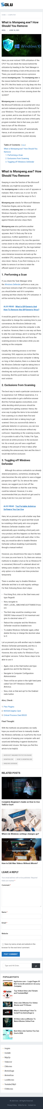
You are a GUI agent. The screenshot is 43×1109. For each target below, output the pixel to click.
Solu (16, 1101)
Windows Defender (10, 763)
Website (5, 933)
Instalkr (8, 1053)
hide (23, 145)
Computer (12, 15)
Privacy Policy (12, 1105)
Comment (6, 885)
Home (4, 15)
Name (5, 912)
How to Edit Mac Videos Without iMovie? (20, 863)
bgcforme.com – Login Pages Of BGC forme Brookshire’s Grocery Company (27, 983)
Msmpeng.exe (8, 759)
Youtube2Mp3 (10, 1084)
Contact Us (32, 1105)
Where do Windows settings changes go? (20, 834)
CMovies (8, 1066)
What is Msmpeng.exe (24, 759)
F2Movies (9, 1089)
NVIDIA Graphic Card (12, 711)
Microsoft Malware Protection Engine (18, 755)
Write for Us (22, 1105)
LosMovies (9, 1080)
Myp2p (7, 1057)
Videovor (8, 1062)
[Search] (36, 965)
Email (4, 923)
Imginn (7, 1048)
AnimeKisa (9, 1075)
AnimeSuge (9, 1071)
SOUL (4, 30)
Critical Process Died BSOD (15, 715)
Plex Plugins (9, 707)
